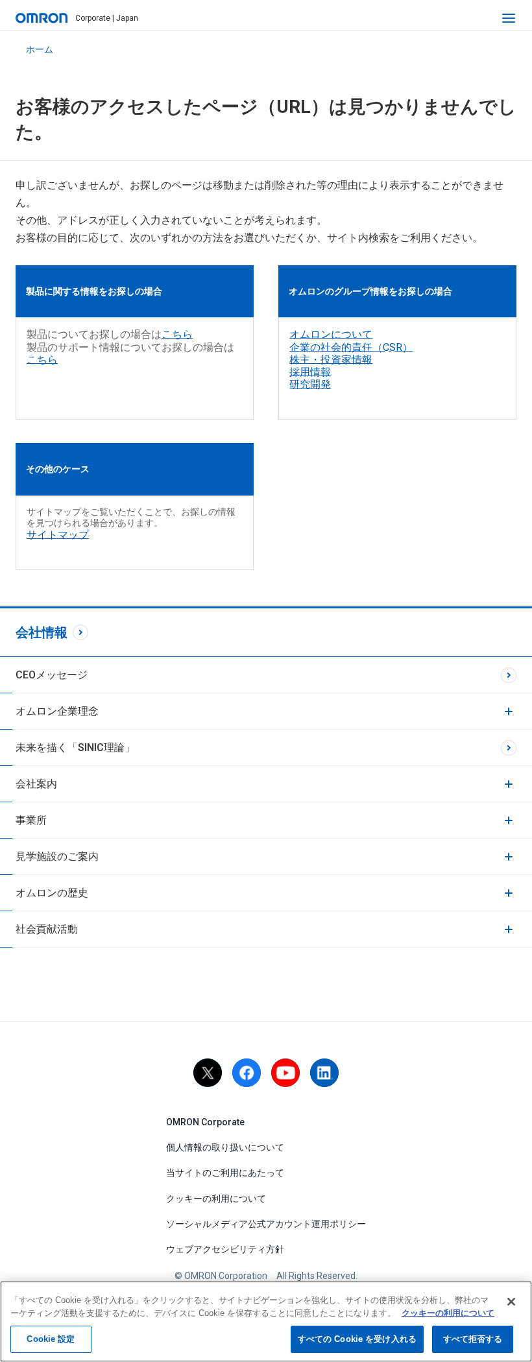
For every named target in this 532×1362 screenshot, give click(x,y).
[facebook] (246, 1072)
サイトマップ (58, 535)
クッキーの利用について (216, 1198)
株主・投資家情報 (330, 359)
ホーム (39, 49)
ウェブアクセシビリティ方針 (225, 1249)
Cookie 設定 (51, 1339)
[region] (266, 1321)
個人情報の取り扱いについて (225, 1147)
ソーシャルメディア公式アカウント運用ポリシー (266, 1224)
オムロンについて (330, 334)
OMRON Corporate (205, 1122)
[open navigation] (509, 18)
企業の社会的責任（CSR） (351, 347)
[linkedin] (324, 1072)
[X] (207, 1072)
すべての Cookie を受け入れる (357, 1339)
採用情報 (310, 372)
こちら (177, 334)
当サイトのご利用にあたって (225, 1172)
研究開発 (310, 384)
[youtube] (285, 1072)
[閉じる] (511, 1301)
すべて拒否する (473, 1339)
